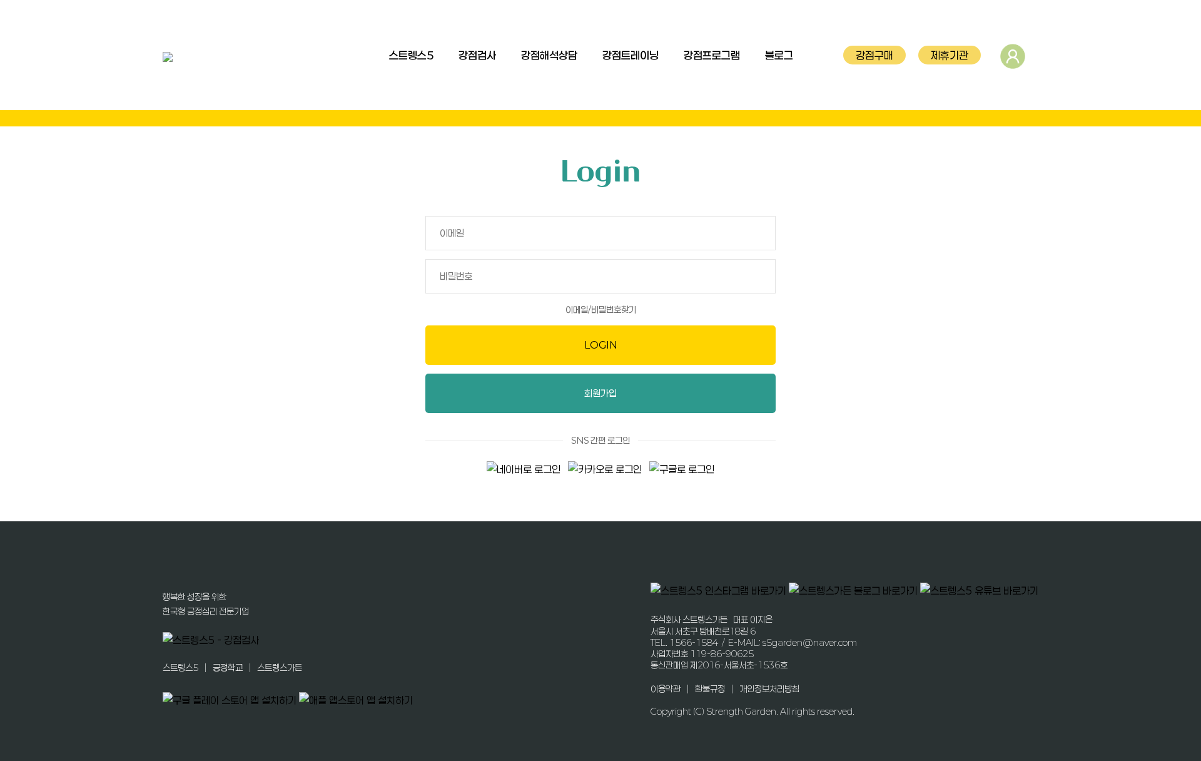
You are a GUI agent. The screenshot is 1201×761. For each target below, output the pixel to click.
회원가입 (600, 393)
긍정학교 (228, 667)
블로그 (779, 55)
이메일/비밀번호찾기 (600, 309)
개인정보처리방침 (769, 688)
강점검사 (477, 55)
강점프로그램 (712, 55)
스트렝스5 (411, 55)
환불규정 (710, 688)
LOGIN (600, 344)
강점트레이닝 (630, 55)
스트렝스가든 (279, 667)
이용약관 (666, 688)
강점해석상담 (549, 55)
